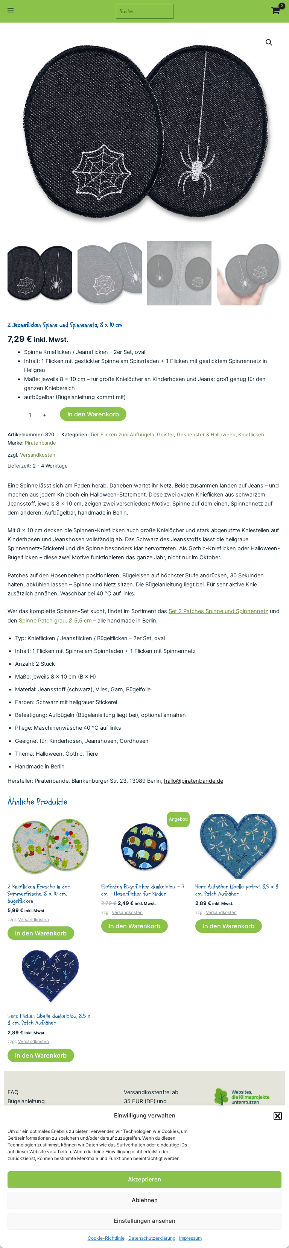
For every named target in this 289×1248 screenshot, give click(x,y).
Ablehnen (145, 1200)
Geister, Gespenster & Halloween (196, 434)
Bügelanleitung (26, 1101)
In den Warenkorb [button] (41, 933)
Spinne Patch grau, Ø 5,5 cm (55, 620)
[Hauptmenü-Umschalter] (10, 11)
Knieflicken (251, 434)
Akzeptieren (144, 1179)
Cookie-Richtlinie (106, 1238)
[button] (277, 1116)
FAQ (13, 1092)
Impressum (190, 1238)
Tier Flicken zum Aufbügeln (122, 434)
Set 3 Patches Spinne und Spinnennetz (218, 611)
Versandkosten (37, 455)
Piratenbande (40, 443)
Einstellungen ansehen (144, 1220)
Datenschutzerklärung (151, 1238)
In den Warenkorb (93, 414)
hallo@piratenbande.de (193, 780)
